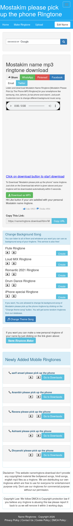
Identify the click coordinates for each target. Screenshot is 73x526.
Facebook (57, 77)
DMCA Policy (59, 520)
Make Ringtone (22, 24)
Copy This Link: (15, 215)
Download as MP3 (21, 195)
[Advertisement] (36, 141)
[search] (63, 42)
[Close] (7, 252)
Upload (39, 24)
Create (62, 253)
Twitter (21, 83)
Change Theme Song (22, 319)
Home (5, 24)
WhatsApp (27, 77)
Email (11, 83)
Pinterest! (42, 77)
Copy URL (59, 221)
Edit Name (62, 24)
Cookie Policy (42, 520)
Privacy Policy (12, 520)
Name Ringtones (27, 516)
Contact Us (27, 520)
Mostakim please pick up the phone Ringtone (31, 10)
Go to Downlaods (53, 377)
